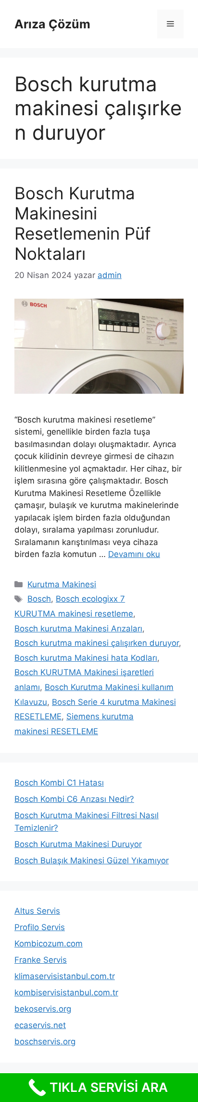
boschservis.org (44, 1041)
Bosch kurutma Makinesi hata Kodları (85, 658)
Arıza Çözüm (52, 24)
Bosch (39, 599)
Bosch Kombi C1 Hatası (59, 782)
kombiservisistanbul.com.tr (66, 992)
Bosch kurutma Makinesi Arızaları (78, 628)
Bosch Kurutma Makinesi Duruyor (78, 844)
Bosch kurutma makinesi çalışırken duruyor (96, 643)
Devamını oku (134, 554)
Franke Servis (40, 960)
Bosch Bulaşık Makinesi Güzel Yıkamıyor (91, 860)
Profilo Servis (39, 927)
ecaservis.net (40, 1025)
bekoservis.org (42, 1009)
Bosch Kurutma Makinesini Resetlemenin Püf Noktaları (82, 223)
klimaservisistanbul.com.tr (64, 976)
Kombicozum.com (48, 943)
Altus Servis (37, 911)
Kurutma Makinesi (61, 584)
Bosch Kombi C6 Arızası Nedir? (74, 799)
